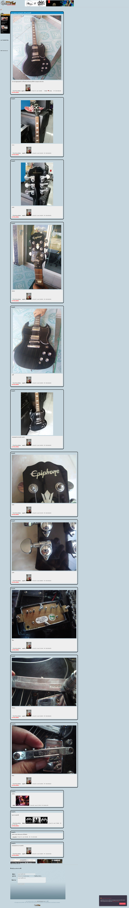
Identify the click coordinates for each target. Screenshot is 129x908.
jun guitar (15, 837)
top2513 (23, 90)
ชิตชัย (23, 823)
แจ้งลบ (50, 90)
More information (116, 901)
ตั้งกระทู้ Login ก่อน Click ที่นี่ (15, 868)
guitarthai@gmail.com (41, 901)
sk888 (14, 805)
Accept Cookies (122, 903)
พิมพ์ (46, 90)
